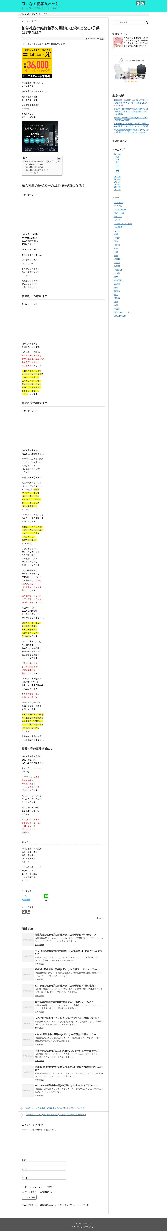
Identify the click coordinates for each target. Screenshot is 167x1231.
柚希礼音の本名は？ (37, 164)
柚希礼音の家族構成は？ (38, 170)
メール (25, 1169)
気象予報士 (119, 280)
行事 (116, 302)
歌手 (102, 39)
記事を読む (39, 945)
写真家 (117, 238)
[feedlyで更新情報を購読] (138, 3)
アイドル (118, 206)
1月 (117, 172)
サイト (25, 1178)
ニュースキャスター (123, 224)
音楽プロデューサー (123, 312)
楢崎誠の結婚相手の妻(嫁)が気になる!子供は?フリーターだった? (67, 969)
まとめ (36, 173)
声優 (116, 248)
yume (101, 918)
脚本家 (117, 291)
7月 (117, 159)
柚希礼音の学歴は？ (37, 167)
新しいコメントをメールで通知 (38, 1187)
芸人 (116, 295)
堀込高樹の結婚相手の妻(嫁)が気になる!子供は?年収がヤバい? (66, 934)
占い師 (117, 245)
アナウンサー (120, 209)
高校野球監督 (120, 316)
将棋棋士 (118, 259)
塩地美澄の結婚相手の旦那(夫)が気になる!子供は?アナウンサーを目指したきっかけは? (131, 102)
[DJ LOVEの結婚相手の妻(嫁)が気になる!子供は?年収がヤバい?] (28, 1090)
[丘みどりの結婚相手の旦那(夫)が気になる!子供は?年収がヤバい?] (28, 1023)
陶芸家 (117, 309)
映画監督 (118, 270)
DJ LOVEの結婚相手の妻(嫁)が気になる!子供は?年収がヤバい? (66, 1085)
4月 (117, 167)
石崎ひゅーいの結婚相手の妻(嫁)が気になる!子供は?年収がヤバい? (55, 1108)
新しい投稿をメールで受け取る (38, 1192)
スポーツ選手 (120, 213)
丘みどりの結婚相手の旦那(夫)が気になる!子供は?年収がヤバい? (67, 1018)
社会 (116, 287)
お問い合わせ (24, 14)
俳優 (116, 234)
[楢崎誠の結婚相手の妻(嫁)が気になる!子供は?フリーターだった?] (28, 974)
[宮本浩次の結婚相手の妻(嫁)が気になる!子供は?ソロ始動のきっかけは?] (28, 1072)
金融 (116, 305)
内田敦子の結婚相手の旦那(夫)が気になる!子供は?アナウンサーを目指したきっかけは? (131, 111)
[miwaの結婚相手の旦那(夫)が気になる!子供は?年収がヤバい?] (28, 1039)
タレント (118, 217)
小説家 (117, 263)
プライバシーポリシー (40, 14)
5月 (117, 164)
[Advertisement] (63, 213)
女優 (116, 252)
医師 (116, 241)
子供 (116, 256)
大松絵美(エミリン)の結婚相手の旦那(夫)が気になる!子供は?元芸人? (56, 1115)
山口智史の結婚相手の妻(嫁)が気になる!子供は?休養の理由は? (66, 985)
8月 (117, 157)
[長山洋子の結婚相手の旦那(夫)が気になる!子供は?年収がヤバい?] (28, 1056)
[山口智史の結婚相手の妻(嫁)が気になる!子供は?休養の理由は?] (28, 991)
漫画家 (117, 284)
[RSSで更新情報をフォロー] (143, 3)
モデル (117, 231)
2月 (117, 170)
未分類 (117, 273)
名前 (24, 1160)
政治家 (117, 266)
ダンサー (118, 220)
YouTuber (118, 203)
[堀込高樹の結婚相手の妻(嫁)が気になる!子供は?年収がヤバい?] (28, 940)
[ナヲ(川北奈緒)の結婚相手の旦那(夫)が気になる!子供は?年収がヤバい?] (28, 956)
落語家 (117, 298)
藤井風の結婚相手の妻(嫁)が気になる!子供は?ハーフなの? (64, 1002)
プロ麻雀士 (119, 227)
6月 (117, 162)
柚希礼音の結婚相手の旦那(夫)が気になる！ (43, 161)
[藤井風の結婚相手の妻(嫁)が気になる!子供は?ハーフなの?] (28, 1007)
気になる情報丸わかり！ (42, 4)
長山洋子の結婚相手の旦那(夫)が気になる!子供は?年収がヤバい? (67, 1050)
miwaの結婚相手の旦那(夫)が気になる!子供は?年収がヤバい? (65, 1034)
